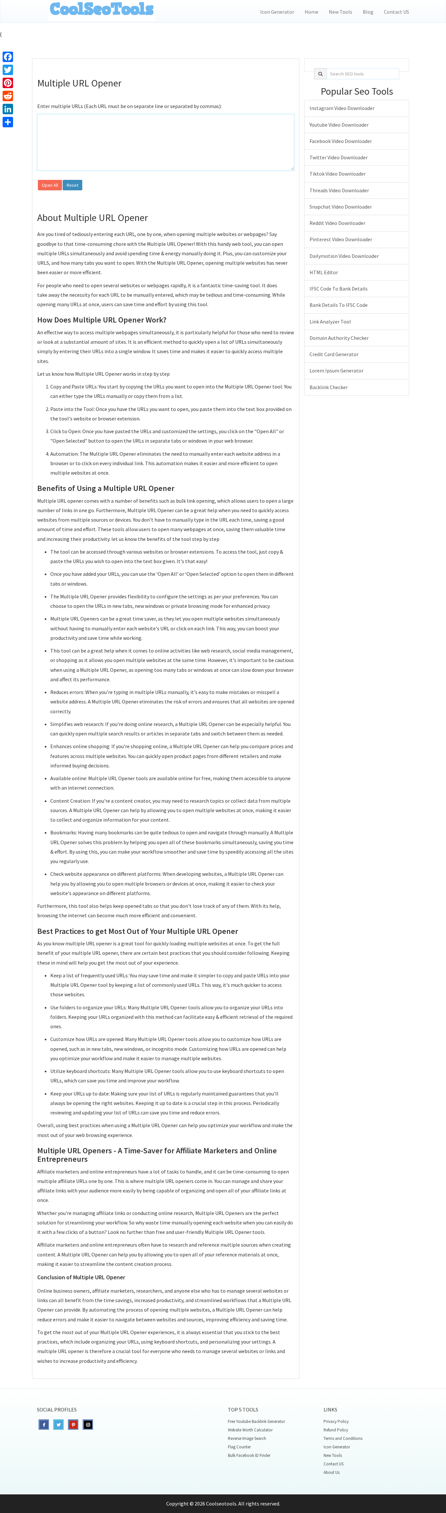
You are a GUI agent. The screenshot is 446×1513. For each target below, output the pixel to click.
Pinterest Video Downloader (341, 239)
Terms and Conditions (343, 1438)
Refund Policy (336, 1430)
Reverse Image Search (247, 1438)
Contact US (396, 11)
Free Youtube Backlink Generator (256, 1421)
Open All (50, 185)
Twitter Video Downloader (339, 157)
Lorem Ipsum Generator (336, 370)
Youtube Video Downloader (339, 124)
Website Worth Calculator (250, 1430)
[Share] (7, 122)
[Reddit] (7, 95)
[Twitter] (7, 69)
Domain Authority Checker (339, 338)
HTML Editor (324, 272)
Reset (72, 185)
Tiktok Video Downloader (338, 173)
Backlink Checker (329, 387)
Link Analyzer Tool (330, 321)
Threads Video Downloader (339, 190)
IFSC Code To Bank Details (339, 288)
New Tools (340, 11)
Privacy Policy (336, 1421)
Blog (368, 11)
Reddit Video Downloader (337, 223)
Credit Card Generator (334, 354)
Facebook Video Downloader (341, 141)
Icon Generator (277, 11)
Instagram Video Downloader (342, 108)
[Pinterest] (7, 82)
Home (311, 11)
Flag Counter (239, 1447)
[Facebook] (7, 56)
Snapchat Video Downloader (341, 206)
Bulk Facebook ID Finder (249, 1455)
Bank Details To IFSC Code (339, 305)
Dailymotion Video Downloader (344, 256)
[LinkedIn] (7, 109)
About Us (332, 1472)
